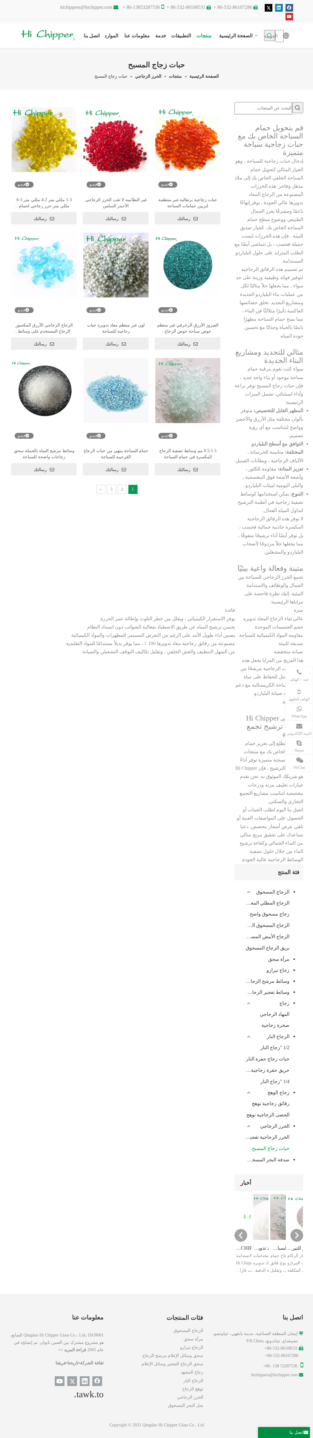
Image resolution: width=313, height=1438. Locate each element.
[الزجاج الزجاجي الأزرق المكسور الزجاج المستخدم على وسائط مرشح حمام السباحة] (44, 264)
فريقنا (61, 1363)
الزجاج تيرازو (191, 1347)
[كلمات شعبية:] (297, 107)
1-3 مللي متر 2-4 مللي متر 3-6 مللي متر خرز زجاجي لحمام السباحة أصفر (44, 203)
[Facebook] (289, 8)
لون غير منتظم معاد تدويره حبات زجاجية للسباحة (116, 328)
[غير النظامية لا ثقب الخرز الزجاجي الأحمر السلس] (116, 139)
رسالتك (40, 218)
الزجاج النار (278, 1036)
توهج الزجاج (192, 1389)
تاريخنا (73, 1363)
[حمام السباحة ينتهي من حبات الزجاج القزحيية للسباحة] (116, 390)
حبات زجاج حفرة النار (267, 1058)
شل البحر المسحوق (185, 1405)
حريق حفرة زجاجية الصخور (267, 1070)
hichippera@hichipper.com (86, 7)
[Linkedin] (279, 8)
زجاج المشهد (192, 1372)
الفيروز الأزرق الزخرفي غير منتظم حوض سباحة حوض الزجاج (188, 328)
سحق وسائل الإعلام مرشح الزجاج (172, 1355)
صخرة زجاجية (275, 1025)
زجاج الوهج (278, 1092)
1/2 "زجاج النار (274, 1047)
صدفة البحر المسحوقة (267, 1159)
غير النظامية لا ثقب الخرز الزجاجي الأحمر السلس (116, 202)
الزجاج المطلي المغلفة (267, 902)
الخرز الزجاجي (274, 1126)
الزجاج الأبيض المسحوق (267, 936)
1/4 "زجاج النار (274, 1081)
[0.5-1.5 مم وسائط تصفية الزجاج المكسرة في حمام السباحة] (187, 390)
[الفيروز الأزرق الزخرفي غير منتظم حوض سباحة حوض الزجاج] (187, 264)
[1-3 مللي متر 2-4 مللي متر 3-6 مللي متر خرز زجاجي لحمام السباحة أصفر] (44, 139)
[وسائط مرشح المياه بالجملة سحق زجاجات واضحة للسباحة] (44, 390)
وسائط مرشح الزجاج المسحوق (265, 981)
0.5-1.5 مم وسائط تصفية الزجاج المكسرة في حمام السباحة (187, 453)
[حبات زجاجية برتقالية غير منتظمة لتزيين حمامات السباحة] (187, 139)
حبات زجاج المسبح (270, 1148)
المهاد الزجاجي (274, 1014)
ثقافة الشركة (92, 1363)
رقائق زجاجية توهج (270, 1103)
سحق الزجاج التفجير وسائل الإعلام (172, 1364)
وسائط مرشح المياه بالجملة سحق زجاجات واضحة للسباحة (44, 453)
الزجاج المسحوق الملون (267, 925)
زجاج (284, 1003)
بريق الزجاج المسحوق (267, 947)
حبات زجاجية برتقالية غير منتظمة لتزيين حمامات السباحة (187, 202)
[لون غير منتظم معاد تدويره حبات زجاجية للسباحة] (116, 264)
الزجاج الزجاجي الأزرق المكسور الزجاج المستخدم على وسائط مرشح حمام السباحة (44, 328)
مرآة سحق (278, 959)
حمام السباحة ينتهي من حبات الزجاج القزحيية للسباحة (115, 453)
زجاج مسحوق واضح (269, 913)
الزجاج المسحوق (272, 891)
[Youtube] (289, 16)
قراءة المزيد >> (72, 1350)
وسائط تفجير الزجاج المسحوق (265, 992)
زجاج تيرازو (278, 970)
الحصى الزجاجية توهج (267, 1114)
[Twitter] (268, 8)
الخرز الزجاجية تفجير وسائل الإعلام (267, 1137)
